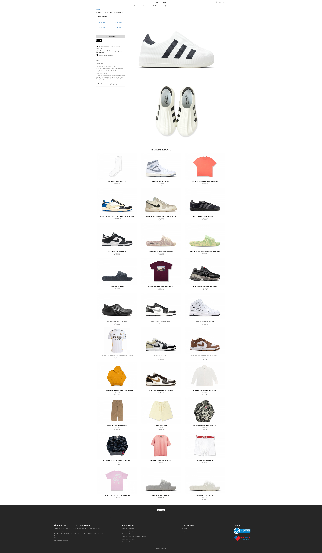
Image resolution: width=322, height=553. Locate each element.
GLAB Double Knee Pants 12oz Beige (117, 425)
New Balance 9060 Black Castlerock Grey (205, 286)
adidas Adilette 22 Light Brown (161, 495)
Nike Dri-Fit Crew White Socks (117, 181)
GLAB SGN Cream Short (160, 425)
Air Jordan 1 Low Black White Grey (161, 321)
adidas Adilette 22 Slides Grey (205, 495)
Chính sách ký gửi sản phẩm (130, 541)
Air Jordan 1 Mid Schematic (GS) (205, 321)
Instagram (184, 531)
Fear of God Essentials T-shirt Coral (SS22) (205, 181)
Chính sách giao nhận (128, 533)
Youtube (184, 533)
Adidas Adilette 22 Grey (117, 286)
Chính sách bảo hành (128, 528)
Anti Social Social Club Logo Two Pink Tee (117, 495)
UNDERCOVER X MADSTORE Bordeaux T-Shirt (161, 286)
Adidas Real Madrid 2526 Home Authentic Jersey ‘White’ (117, 356)
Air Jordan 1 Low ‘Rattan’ (161, 356)
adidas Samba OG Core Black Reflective (204, 216)
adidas (98, 9)
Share (98, 40)
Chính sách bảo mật (127, 531)
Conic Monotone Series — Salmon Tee (161, 460)
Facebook (184, 528)
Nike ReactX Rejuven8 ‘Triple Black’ (117, 321)
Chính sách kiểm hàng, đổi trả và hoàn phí (134, 536)
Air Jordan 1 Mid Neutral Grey (161, 181)
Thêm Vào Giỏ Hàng (110, 36)
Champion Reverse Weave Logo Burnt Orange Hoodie (117, 391)
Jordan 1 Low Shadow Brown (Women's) (161, 391)
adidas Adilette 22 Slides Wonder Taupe (161, 251)
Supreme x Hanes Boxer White (205, 460)
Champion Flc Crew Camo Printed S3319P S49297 (117, 460)
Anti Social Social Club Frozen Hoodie (204, 425)
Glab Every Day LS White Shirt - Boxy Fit (204, 391)
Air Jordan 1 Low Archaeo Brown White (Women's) (204, 356)
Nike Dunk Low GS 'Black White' (117, 251)
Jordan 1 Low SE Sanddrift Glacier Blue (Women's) (161, 216)
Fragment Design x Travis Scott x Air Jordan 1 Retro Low (117, 216)
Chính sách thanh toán (128, 539)
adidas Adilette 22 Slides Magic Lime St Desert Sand (205, 251)
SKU (97, 63)
